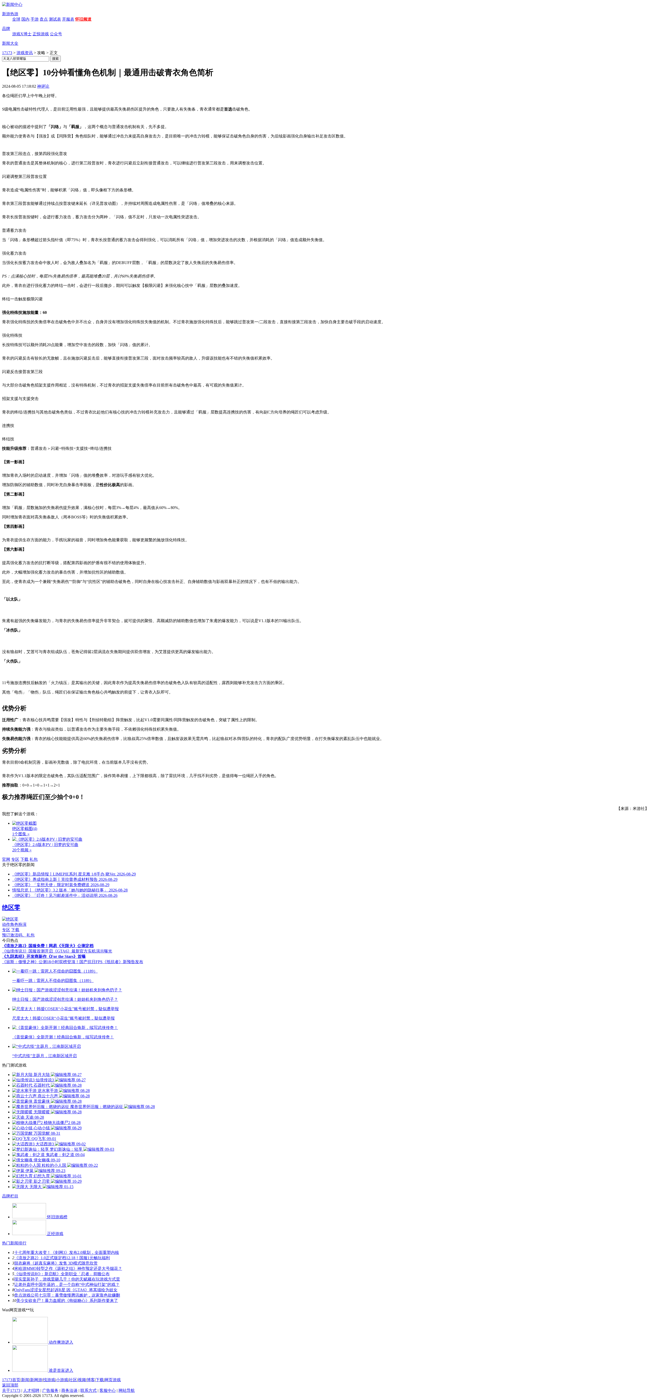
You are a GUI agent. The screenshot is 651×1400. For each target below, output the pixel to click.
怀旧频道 (83, 19)
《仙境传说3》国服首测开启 (27, 951)
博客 (91, 1380)
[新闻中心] (12, 4)
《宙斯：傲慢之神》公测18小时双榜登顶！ (40, 962)
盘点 (44, 19)
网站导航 (127, 1390)
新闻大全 (10, 43)
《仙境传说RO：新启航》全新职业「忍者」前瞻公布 (62, 1274)
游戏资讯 (25, 53)
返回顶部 (10, 1385)
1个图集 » (20, 834)
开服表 (68, 19)
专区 (15, 859)
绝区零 (11, 907)
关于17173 (11, 1390)
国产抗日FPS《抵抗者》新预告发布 (111, 962)
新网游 (36, 1380)
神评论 (43, 86)
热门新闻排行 (14, 1243)
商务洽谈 (69, 1390)
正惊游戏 (41, 34)
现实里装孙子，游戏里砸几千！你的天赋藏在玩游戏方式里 (67, 1279)
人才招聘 (31, 1390)
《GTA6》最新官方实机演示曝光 (82, 951)
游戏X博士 (22, 34)
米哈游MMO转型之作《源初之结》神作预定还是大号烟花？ (68, 1268)
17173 (7, 53)
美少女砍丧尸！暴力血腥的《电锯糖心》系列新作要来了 (67, 1300)
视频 (82, 1380)
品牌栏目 (10, 1196)
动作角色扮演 (14, 924)
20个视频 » (22, 850)
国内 (25, 19)
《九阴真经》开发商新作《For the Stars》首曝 (44, 956)
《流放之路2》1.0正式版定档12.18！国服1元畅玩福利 (62, 1258)
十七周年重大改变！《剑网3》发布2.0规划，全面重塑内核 (66, 1252)
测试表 (55, 19)
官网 (6, 859)
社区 (73, 1380)
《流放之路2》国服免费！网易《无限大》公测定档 (48, 946)
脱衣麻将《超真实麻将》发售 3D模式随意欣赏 (56, 1263)
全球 (16, 19)
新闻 (25, 1380)
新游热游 (10, 14)
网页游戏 (113, 1380)
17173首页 (11, 1380)
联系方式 (88, 1390)
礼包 (33, 859)
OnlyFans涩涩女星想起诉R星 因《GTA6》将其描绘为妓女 (65, 1290)
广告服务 (50, 1390)
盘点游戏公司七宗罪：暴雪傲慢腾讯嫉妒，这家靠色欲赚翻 (67, 1295)
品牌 (6, 28)
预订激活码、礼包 (18, 935)
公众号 (56, 34)
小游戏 (62, 1380)
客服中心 (107, 1390)
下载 (24, 859)
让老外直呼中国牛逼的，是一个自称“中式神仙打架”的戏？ (67, 1284)
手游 (35, 19)
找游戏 (49, 1380)
